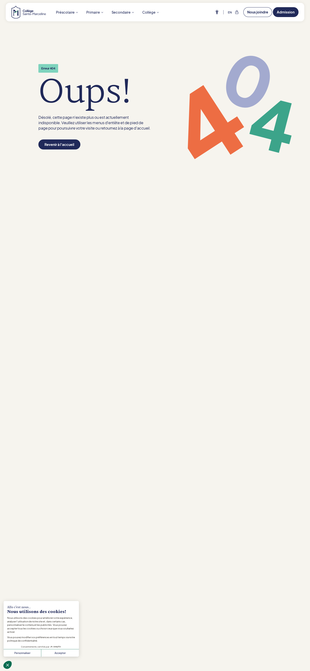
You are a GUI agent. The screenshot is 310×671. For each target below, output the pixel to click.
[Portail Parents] (237, 12)
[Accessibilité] (219, 12)
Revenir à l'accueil (59, 144)
